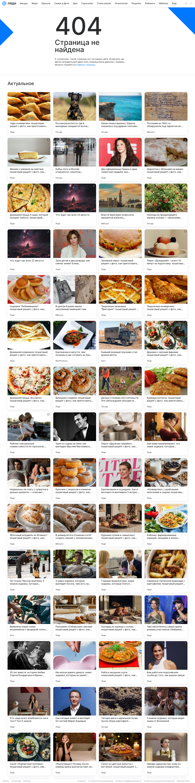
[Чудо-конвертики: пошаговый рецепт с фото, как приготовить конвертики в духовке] (29, 113)
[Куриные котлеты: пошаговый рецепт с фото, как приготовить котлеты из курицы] (166, 388)
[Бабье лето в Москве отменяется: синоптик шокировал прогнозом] (74, 159)
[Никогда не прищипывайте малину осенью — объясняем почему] (166, 205)
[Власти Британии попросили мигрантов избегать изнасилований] (120, 205)
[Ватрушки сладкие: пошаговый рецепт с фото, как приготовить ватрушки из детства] (74, 388)
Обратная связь (183, 781)
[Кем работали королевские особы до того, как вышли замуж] (166, 662)
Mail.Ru (6, 781)
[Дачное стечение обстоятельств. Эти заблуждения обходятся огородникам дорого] (120, 388)
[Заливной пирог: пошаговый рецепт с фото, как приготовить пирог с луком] (120, 250)
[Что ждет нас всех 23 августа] (74, 205)
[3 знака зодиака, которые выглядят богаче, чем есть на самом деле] (74, 571)
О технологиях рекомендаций (100, 781)
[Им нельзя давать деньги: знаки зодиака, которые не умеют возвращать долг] (74, 662)
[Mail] (4, 3)
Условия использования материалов (159, 781)
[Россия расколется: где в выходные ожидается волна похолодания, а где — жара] (74, 113)
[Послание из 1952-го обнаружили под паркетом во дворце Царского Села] (166, 113)
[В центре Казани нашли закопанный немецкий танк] (74, 296)
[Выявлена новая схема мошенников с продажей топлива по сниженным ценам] (29, 616)
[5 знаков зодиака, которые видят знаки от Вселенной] (166, 708)
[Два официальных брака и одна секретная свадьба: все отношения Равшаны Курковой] (120, 159)
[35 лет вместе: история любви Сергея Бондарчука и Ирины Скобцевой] (29, 662)
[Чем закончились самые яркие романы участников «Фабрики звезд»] (166, 616)
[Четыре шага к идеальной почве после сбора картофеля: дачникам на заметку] (120, 708)
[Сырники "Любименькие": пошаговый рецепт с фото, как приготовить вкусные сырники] (29, 296)
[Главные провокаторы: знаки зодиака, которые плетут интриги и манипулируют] (120, 571)
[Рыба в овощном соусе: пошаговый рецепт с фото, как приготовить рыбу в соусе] (120, 662)
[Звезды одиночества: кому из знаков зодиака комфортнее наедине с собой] (166, 754)
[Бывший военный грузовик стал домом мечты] (120, 342)
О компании (16, 781)
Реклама (27, 781)
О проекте (81, 781)
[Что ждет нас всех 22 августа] (29, 250)
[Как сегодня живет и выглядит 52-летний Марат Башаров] (74, 708)
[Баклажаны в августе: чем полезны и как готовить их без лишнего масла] (74, 342)
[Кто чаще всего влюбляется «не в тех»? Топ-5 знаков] (29, 708)
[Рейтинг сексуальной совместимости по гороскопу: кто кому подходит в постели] (29, 433)
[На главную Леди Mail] (11, 3)
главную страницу (85, 64)
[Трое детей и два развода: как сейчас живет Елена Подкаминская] (74, 250)
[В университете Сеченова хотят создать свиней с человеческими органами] (74, 525)
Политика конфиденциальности (128, 781)
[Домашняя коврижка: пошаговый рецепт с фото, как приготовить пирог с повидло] (29, 342)
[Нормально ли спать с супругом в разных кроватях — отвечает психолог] (29, 479)
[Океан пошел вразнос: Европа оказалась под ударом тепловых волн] (120, 113)
